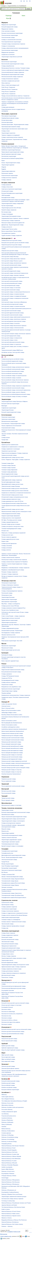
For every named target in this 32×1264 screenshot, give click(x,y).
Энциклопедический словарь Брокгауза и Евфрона (14, 401)
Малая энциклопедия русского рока (11, 650)
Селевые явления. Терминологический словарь (14, 921)
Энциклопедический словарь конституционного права (15, 964)
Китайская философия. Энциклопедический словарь (15, 124)
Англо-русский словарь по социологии (11, 344)
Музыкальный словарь (7, 647)
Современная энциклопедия (9, 407)
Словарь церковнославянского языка (11, 499)
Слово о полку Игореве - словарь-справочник (13, 616)
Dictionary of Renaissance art (9, 1190)
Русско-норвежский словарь (9, 781)
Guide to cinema (6, 1209)
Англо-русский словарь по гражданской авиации (14, 296)
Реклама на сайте (16, 1231)
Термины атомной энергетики (9, 837)
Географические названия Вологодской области (14, 897)
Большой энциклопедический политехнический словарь (16, 812)
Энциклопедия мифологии (8, 171)
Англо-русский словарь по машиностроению (13, 294)
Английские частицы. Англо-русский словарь (13, 352)
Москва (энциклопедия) (8, 863)
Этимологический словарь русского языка (12, 494)
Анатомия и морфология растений (10, 80)
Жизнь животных (6, 83)
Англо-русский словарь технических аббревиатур (14, 302)
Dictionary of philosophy (7, 1122)
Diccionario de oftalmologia (8, 1011)
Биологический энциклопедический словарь (13, 63)
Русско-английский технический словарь (12, 373)
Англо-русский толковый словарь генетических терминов (16, 333)
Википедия (4, 405)
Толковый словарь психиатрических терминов (13, 43)
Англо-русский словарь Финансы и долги (12, 260)
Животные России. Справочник (9, 89)
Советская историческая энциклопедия (12, 189)
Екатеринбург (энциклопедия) (9, 868)
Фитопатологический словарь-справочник (12, 76)
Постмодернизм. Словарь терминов (11, 632)
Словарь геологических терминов (10, 911)
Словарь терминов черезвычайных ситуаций (13, 926)
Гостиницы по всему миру (8, 1200)
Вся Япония (5, 872)
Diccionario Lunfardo (7, 1024)
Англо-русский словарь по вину (9, 340)
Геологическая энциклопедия (9, 909)
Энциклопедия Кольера (8, 410)
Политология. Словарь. (7, 977)
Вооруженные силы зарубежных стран (11, 686)
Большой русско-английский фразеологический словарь (16, 394)
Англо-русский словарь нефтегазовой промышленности (16, 317)
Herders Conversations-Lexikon (9, 725)
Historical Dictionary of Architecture (10, 1222)
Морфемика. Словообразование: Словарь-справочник (15, 567)
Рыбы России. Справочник (8, 87)
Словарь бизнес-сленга (8, 954)
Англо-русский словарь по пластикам (11, 287)
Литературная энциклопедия (9, 582)
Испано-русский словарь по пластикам (11, 1005)
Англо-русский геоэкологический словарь (12, 315)
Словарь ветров (6, 437)
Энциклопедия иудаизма (8, 164)
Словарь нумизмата (7, 674)
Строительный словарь (7, 902)
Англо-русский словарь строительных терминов (14, 319)
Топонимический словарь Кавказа (10, 885)
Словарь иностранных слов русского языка (12, 526)
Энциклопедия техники (7, 810)
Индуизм (4, 167)
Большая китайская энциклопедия (10, 1089)
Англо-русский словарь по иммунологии (12, 338)
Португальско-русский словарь (9, 1038)
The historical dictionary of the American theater (13, 1207)
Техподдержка (10, 1231)
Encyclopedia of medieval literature (10, 1192)
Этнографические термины (8, 233)
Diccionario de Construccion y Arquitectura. (12, 1013)
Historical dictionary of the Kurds (9, 1152)
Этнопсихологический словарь (9, 859)
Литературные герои (7, 595)
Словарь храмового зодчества (9, 906)
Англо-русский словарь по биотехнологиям (13, 327)
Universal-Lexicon (6, 706)
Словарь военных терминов (9, 682)
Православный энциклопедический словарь (13, 152)
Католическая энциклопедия (9, 156)
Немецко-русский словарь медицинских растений (14, 761)
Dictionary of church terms (8, 1171)
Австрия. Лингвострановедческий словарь (12, 876)
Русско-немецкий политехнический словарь (13, 739)
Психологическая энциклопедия (10, 35)
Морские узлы (5, 831)
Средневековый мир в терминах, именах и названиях (15, 218)
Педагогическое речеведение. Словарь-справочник (15, 453)
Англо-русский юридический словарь (11, 271)
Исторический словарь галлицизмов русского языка (15, 497)
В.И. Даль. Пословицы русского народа (12, 520)
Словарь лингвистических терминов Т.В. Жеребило (15, 561)
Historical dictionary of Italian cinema (10, 1213)
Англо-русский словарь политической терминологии (15, 273)
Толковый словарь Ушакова (9, 467)
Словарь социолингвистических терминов (12, 137)
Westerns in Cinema (6, 1217)
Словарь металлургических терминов (11, 823)
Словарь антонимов (7, 547)
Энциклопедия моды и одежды (9, 691)
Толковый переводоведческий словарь (11, 528)
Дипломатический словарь (8, 975)
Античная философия (7, 122)
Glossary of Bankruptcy (7, 1120)
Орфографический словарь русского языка (13, 457)
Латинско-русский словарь (8, 1066)
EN (21, 1)
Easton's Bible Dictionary (8, 1169)
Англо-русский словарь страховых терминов (13, 275)
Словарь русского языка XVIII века (10, 605)
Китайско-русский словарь (8, 1083)
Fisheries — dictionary (7, 1226)
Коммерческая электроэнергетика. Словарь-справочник (16, 695)
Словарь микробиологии (8, 66)
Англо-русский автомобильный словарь (12, 283)
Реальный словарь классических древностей (13, 222)
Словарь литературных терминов (10, 585)
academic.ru (6, 2)
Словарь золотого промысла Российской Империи (14, 915)
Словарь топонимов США (8, 874)
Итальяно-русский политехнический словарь (13, 1031)
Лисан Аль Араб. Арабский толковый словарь (13, 1050)
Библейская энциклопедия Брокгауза (11, 149)
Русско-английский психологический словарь (13, 388)
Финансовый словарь (7, 937)
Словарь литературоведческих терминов (12, 591)
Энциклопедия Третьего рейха (9, 229)
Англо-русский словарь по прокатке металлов (13, 306)
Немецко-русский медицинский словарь (12, 759)
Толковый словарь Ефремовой (9, 469)
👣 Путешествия (3, 1234)
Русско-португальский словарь (9, 1040)
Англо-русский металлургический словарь (12, 304)
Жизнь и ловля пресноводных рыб (10, 85)
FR (29, 1)
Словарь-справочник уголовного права (11, 968)
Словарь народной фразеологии (10, 522)
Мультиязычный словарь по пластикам (11, 805)
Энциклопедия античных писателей (11, 618)
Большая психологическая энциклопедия (12, 33)
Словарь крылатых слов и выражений (11, 517)
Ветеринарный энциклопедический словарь (13, 74)
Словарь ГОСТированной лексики (10, 676)
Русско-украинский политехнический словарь (13, 786)
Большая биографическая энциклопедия (12, 193)
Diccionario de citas (6, 1015)
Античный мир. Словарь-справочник (11, 220)
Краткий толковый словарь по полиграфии (12, 846)
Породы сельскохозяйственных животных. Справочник (15, 95)
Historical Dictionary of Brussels (9, 1162)
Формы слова (5, 541)
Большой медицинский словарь (10, 26)
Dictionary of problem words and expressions (13, 1107)
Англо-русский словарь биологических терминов (14, 325)
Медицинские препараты (8, 52)
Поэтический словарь (7, 593)
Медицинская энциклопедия (9, 24)
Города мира (5, 439)
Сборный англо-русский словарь (10, 250)
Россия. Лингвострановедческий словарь (12, 857)
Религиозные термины (7, 173)
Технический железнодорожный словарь (12, 835)
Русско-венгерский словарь (8, 793)
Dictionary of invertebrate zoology (10, 1137)
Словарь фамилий (6, 184)
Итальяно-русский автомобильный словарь (13, 1033)
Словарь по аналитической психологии (12, 39)
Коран (3, 160)
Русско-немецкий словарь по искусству (11, 771)
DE (24, 1)
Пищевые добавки (6, 693)
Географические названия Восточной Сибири (13, 883)
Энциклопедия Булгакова (8, 597)
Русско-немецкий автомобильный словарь (12, 748)
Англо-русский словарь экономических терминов (14, 263)
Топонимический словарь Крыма (10, 881)
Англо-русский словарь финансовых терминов (13, 258)
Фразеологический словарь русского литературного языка (16, 511)
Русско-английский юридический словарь (12, 361)
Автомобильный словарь (8, 814)
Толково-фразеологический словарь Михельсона (14, 503)
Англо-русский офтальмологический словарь (13, 342)
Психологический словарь (8, 37)
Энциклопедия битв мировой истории (11, 216)
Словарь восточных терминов (9, 177)
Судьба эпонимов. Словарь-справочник (12, 235)
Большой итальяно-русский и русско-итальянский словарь (16, 1029)
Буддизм (4, 169)
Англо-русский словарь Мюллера (10, 256)
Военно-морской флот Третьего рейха (11, 231)
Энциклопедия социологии (8, 133)
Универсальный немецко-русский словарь (12, 733)
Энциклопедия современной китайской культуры (14, 1196)
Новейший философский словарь (10, 118)
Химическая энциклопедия (8, 419)
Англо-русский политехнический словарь (12, 281)
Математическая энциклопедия (10, 421)
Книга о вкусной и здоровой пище (10, 660)
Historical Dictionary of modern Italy (10, 1154)
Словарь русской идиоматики (9, 543)
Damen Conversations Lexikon (9, 720)
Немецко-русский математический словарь (13, 765)
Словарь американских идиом (9, 1111)
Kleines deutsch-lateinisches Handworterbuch (13, 731)
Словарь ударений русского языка (10, 539)
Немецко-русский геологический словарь (12, 757)
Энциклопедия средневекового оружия (11, 839)
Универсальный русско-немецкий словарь (12, 735)
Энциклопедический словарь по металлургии (13, 821)
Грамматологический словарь (9, 455)
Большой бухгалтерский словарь (10, 943)
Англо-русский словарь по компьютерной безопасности (16, 292)
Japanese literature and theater (9, 1205)
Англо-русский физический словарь (11, 285)
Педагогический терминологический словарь (13, 669)
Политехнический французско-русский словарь (14, 988)
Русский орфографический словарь (11, 482)
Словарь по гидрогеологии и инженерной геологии (14, 913)
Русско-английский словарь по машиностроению (14, 375)
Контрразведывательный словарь (10, 680)
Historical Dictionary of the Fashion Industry (12, 1224)
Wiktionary (4, 1094)
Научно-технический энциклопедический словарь (14, 816)
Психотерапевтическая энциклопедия (11, 41)
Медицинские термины (7, 29)
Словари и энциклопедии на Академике (13, 6)
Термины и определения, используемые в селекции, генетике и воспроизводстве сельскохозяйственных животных (15, 103)
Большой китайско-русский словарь (11, 1081)
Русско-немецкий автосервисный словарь (12, 752)
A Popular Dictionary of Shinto (9, 1175)
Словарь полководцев (7, 214)
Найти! (28, 8)
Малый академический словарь (10, 474)
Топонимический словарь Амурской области (13, 878)
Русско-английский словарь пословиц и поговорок (14, 396)
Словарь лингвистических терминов (11, 557)
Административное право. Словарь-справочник (14, 966)
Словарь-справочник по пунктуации (11, 448)
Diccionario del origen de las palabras (11, 1022)
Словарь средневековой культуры (10, 628)
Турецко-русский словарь (8, 798)
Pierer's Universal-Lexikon (8, 708)
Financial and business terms (9, 1116)
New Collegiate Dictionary (8, 1098)
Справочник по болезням (8, 54)
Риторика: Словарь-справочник (9, 572)
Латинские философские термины (10, 1068)
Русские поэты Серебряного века (10, 610)
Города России (5, 861)
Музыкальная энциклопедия (9, 645)
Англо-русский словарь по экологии (11, 323)
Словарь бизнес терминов (8, 933)
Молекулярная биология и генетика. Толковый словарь (16, 68)
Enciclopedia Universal (7, 1007)
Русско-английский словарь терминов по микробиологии (16, 385)
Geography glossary (6, 1143)
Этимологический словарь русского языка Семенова (15, 490)
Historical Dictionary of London (9, 1160)
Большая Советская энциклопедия (10, 403)
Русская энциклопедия (7, 205)
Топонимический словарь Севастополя (12, 893)
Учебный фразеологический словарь (11, 513)
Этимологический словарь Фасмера (11, 486)
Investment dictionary (7, 1118)
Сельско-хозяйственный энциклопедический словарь (15, 70)
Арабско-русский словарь (8, 1045)
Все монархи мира (6, 212)
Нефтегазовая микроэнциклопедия (10, 917)
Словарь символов (6, 179)
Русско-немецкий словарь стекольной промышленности (16, 763)
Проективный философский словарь (11, 126)
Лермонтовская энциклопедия (9, 599)
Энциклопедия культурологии (9, 622)
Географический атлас (7, 853)
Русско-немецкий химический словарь (11, 744)
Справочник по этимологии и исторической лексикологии (16, 492)
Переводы (9, 15)
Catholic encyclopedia (7, 1167)
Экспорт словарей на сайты (5, 1236)
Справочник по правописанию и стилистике (13, 446)
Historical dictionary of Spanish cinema (11, 1215)
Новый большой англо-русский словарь (12, 244)
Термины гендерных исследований (10, 135)
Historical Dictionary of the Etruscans (11, 1182)
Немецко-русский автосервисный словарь (12, 750)
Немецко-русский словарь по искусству (12, 769)
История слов (5, 530)
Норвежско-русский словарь (9, 779)
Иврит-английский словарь (8, 1059)
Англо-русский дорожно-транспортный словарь (14, 321)
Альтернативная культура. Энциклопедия (12, 630)
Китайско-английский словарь (9, 1087)
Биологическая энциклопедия (9, 61)
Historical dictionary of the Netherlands (11, 1158)
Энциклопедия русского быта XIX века (11, 207)
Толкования (16, 13)
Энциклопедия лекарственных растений (12, 56)
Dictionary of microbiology (8, 1139)
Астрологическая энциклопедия (10, 175)
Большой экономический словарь (10, 939)
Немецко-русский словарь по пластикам (12, 754)
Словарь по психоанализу (8, 46)
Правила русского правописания (10, 444)
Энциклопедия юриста (7, 960)
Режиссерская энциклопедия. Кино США (12, 640)
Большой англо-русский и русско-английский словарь (15, 242)
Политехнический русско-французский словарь (14, 986)
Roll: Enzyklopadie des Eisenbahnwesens (12, 722)
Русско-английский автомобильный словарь (13, 371)
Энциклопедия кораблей (8, 833)
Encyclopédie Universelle (8, 990)
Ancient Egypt (5, 1177)
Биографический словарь (8, 197)
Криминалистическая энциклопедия (11, 688)
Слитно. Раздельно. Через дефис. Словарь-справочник (16, 459)
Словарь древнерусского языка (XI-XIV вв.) (12, 501)
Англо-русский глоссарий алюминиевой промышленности (16, 308)
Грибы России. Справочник (8, 93)
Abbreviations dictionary (7, 1105)
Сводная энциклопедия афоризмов (11, 515)
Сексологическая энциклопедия (10, 50)
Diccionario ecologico (7, 1018)
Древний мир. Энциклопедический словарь (13, 224)
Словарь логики (6, 131)
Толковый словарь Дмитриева (9, 471)
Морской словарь (6, 829)
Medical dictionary (6, 1128)
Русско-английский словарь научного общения (13, 392)
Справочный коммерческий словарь (11, 948)
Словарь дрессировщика (8, 107)
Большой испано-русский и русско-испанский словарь (15, 1003)
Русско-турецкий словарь (8, 800)
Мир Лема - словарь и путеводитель (11, 603)
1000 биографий (6, 195)
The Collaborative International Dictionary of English (14, 1101)
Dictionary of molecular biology (9, 1141)
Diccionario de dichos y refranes (9, 1020)
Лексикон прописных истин (8, 634)
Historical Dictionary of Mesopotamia (10, 1180)
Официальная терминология (9, 945)
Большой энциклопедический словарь (11, 412)
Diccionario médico (6, 1009)
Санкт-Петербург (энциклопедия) (10, 866)
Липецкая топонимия (7, 887)
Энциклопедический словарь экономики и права (14, 958)
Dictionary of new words (7, 1103)
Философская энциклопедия (9, 116)
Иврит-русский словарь (7, 1055)
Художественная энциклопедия (10, 620)
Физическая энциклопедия (8, 417)
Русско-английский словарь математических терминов (15, 367)
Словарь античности (7, 227)
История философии (7, 120)
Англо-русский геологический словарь (11, 310)
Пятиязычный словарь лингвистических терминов (14, 559)
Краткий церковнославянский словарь (11, 154)
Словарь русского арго (7, 535)
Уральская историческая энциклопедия (12, 870)
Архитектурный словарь (8, 904)
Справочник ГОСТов (7, 678)
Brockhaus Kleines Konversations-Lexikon (12, 714)
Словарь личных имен (7, 186)
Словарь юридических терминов (10, 935)
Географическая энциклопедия (9, 851)
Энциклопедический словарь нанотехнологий (13, 818)
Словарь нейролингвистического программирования (15, 48)
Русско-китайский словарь (8, 1085)
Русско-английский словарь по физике (11, 377)
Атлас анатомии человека (8, 31)
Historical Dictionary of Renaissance (10, 1184)
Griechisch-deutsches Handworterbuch (11, 774)
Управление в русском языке (9, 451)
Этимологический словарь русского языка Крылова (15, 488)
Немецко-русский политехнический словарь (13, 737)
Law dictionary (5, 1113)
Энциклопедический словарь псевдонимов (12, 203)
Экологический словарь (8, 923)
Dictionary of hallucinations (8, 1130)
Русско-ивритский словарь (8, 1057)
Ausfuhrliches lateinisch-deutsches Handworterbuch (14, 729)
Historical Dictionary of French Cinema (11, 1211)
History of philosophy (7, 1124)
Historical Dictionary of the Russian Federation (13, 1145)
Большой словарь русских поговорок (11, 524)
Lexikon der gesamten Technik (9, 704)
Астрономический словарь (8, 427)
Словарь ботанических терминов (10, 78)
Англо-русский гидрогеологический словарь (13, 312)
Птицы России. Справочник (8, 91)
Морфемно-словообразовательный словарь (13, 569)
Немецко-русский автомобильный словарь (12, 746)
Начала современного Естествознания (11, 425)
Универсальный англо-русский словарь (12, 240)
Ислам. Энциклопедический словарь (11, 162)
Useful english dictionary (8, 1096)
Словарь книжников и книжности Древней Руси (13, 608)
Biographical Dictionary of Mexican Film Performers (14, 1220)
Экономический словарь (8, 941)
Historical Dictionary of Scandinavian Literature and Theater (16, 1203)
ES (27, 1)
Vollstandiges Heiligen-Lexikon (9, 712)
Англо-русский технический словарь (11, 289)
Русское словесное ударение (9, 537)
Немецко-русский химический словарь (11, 742)
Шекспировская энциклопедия (9, 601)
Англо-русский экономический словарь (11, 265)
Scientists (4, 1126)
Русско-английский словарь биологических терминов (15, 379)
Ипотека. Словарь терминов (9, 956)
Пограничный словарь (7, 684)
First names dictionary (7, 1109)
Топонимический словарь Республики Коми (13, 895)
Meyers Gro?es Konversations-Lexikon (11, 710)
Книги (23, 15)
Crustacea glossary (6, 1133)
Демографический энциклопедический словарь (14, 855)
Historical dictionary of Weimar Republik (11, 1156)
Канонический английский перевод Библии (12, 158)
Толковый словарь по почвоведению (11, 919)
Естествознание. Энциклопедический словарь (13, 423)
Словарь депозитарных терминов (10, 971)
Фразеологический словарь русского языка (12, 509)
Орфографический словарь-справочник (12, 480)
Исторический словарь (7, 191)
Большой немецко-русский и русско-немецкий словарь (16, 767)
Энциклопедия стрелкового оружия (10, 841)
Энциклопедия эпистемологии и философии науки (15, 128)
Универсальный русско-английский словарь (13, 359)
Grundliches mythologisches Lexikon (10, 727)
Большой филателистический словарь (11, 671)
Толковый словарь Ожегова (9, 465)
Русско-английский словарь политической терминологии (16, 390)
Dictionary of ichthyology (8, 1135)
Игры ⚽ (8, 18)
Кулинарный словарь (7, 655)
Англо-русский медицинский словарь (11, 335)
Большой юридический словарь (10, 962)
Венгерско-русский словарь (9, 791)
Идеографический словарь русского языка (12, 484)
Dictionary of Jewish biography (9, 1150)
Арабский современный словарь (10, 1047)
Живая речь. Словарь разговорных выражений (13, 532)
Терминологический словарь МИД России (12, 350)
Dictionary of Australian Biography (10, 1165)
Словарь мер (5, 928)
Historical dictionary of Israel (8, 1148)
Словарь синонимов (7, 545)
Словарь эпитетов (6, 550)
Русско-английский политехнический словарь (13, 369)
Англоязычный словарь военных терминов (12, 1198)
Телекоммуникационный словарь (10, 844)
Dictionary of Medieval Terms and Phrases (12, 1194)
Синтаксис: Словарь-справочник (10, 574)
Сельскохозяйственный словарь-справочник (13, 72)
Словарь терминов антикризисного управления (14, 973)
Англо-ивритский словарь (8, 1061)
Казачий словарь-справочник (9, 209)
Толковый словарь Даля (8, 463)
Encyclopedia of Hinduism (8, 1173)
